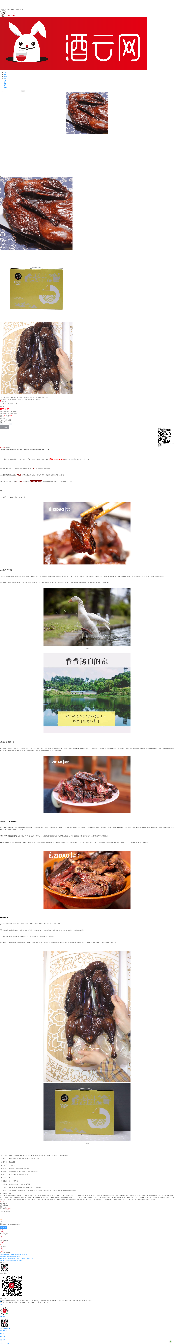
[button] (1, 424)
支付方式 (2, 1258)
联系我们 (25, 1254)
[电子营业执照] (1, 1302)
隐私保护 (13, 1260)
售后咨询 (19, 1260)
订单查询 (17, 1256)
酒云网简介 (9, 1254)
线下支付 (20, 1258)
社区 (5, 86)
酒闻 (5, 82)
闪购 (5, 72)
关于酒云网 (3, 1254)
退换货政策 (8, 1260)
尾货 (5, 80)
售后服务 (2, 1260)
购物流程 (12, 1256)
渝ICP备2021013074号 (85, 1300)
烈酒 (5, 74)
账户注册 (7, 1256)
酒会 (5, 84)
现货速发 (6, 76)
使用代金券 (26, 1258)
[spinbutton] (6, 424)
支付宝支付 (8, 1258)
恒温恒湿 (20, 1254)
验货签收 (31, 1258)
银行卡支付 (14, 1258)
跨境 (5, 78)
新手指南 (2, 1256)
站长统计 (2, 1343)
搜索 (22, 91)
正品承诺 (15, 1254)
